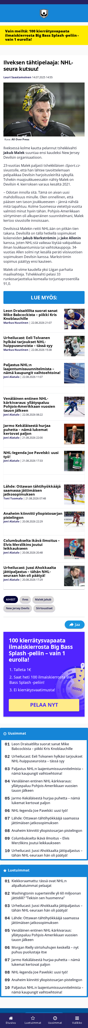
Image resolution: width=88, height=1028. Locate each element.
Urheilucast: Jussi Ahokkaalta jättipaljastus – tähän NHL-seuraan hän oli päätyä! (29, 571)
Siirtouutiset (44, 608)
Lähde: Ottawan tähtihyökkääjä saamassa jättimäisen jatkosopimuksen (32, 490)
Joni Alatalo (11, 377)
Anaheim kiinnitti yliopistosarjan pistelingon (32, 515)
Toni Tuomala (13, 498)
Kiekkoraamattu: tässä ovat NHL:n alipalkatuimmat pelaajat (39, 883)
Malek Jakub (43, 599)
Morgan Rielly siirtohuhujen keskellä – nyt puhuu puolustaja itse (45, 949)
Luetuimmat (18, 870)
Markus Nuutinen (15, 323)
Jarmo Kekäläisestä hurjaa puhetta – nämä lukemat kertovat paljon (26, 429)
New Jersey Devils (17, 608)
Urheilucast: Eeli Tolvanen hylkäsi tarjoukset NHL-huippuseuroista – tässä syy (28, 341)
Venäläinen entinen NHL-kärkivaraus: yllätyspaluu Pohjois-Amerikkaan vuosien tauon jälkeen (29, 404)
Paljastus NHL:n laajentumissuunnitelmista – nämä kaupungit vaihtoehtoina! (31, 368)
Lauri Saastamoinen (17, 77)
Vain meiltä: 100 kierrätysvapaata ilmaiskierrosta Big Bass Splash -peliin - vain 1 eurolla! (42, 35)
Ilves (25, 599)
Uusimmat (17, 733)
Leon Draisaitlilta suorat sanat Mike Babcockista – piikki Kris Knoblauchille (30, 314)
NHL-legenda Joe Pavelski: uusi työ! (31, 454)
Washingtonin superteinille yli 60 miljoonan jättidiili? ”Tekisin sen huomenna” (46, 895)
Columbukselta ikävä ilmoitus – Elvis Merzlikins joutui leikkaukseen (31, 544)
